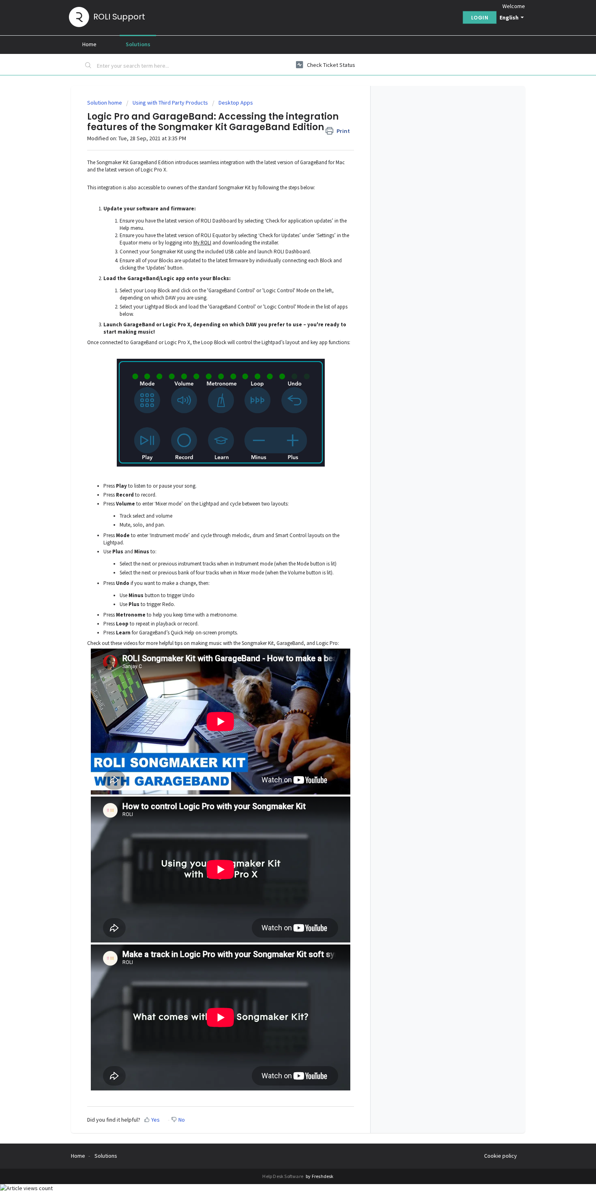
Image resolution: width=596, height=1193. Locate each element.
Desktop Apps (236, 102)
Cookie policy (500, 1155)
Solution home (105, 102)
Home (89, 44)
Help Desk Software (283, 1176)
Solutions (138, 44)
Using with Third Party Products (170, 102)
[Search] (88, 66)
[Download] (283, 504)
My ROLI (202, 242)
